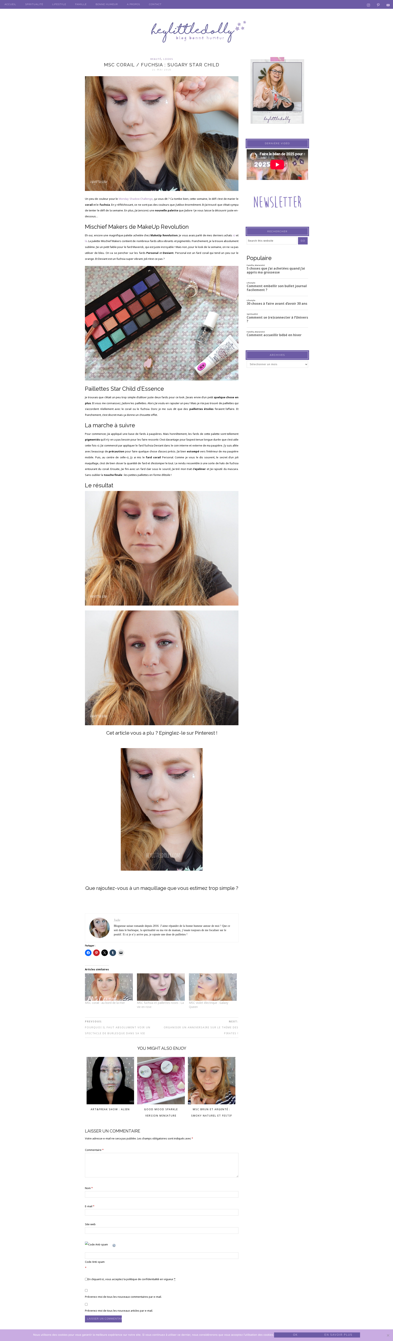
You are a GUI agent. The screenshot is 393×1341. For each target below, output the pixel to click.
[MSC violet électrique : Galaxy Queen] (213, 987)
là (86, 241)
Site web (90, 1224)
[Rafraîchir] (114, 1244)
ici (233, 235)
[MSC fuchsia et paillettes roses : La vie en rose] (161, 987)
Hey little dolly (196, 31)
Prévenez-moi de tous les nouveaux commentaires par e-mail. (123, 1297)
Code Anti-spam (95, 1262)
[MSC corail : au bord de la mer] (109, 987)
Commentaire (94, 1150)
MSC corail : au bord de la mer (105, 1003)
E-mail (89, 1206)
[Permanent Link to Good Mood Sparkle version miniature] (161, 1103)
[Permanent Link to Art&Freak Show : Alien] (110, 1103)
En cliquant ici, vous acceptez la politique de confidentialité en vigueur (131, 1279)
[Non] (388, 1335)
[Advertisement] (277, 451)
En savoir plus (338, 1334)
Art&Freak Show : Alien (110, 1109)
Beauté (155, 58)
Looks (168, 58)
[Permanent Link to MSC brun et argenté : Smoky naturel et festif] (212, 1103)
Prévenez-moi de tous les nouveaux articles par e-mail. (119, 1310)
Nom (89, 1188)
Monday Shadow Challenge (136, 199)
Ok (295, 1334)
